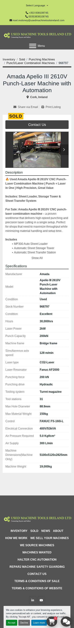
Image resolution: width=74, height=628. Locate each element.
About (58, 530)
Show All (37, 257)
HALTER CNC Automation (37, 559)
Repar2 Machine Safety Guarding (37, 566)
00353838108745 (39, 16)
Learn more (39, 622)
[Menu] (32, 46)
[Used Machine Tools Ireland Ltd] (37, 518)
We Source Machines (37, 545)
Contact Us (37, 125)
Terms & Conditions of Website (37, 588)
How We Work (16, 538)
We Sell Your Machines (49, 538)
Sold (34, 530)
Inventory (19, 530)
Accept (11, 622)
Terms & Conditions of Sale (37, 581)
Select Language (35, 5)
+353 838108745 (38, 12)
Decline (24, 622)
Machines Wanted (37, 552)
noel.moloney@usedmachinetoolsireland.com (38, 20)
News (45, 530)
